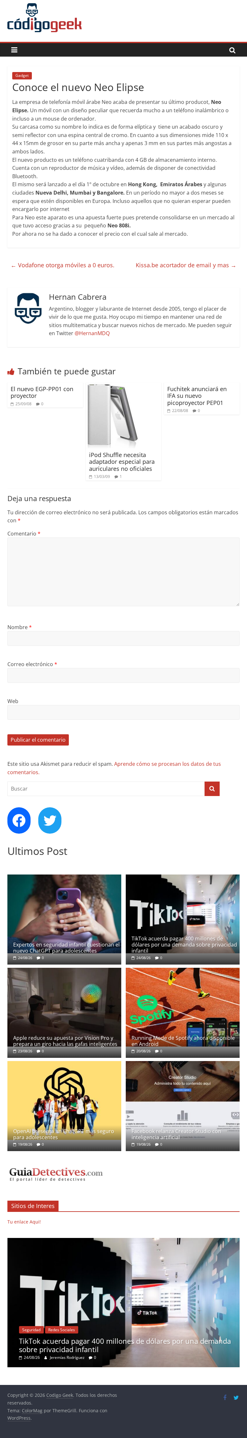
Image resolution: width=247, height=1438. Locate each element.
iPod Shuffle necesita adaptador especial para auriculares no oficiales (122, 461)
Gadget (22, 75)
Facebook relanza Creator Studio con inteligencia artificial (176, 1134)
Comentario (24, 533)
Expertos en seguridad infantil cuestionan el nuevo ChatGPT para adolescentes (66, 947)
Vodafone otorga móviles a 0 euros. (62, 265)
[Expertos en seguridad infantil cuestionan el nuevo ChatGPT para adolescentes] (64, 878)
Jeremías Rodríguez (68, 1357)
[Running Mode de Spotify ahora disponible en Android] (183, 971)
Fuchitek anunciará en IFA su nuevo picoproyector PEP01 (197, 396)
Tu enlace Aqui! (24, 1222)
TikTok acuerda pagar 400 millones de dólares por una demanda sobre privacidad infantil (184, 944)
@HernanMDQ (92, 333)
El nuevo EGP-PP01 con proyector (42, 392)
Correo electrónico (32, 664)
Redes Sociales (61, 1330)
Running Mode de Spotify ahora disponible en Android (183, 1041)
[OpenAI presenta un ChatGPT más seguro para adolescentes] (64, 1064)
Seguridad (31, 1330)
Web (12, 701)
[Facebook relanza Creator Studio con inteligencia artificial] (183, 1064)
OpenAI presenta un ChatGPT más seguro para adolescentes (63, 1134)
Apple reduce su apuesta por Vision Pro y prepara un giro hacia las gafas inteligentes (65, 1041)
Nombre (19, 627)
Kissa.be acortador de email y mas (186, 265)
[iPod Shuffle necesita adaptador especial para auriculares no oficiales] (113, 386)
